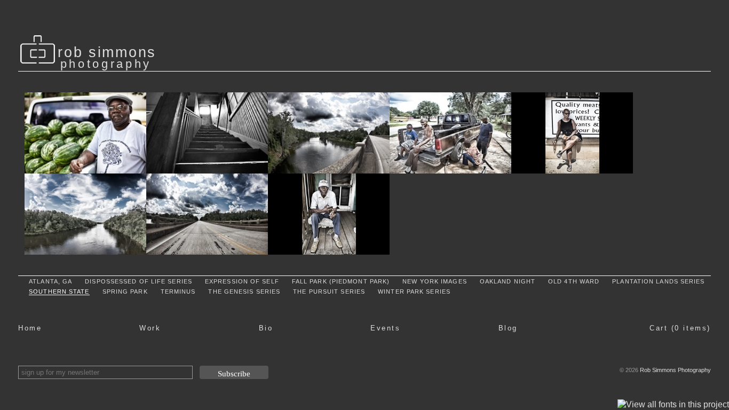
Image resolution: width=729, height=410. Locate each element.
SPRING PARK (125, 291)
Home (30, 328)
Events (385, 328)
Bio (266, 328)
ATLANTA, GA (50, 281)
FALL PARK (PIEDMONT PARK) (341, 281)
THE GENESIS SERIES (244, 291)
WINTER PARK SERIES (414, 291)
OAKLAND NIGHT (507, 281)
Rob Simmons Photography (675, 370)
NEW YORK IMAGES (434, 281)
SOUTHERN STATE (59, 291)
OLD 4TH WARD (573, 281)
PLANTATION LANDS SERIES (658, 281)
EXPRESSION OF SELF (242, 281)
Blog (508, 328)
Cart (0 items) (680, 328)
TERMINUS (178, 291)
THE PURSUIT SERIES (329, 291)
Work (150, 328)
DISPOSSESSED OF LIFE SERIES (138, 281)
